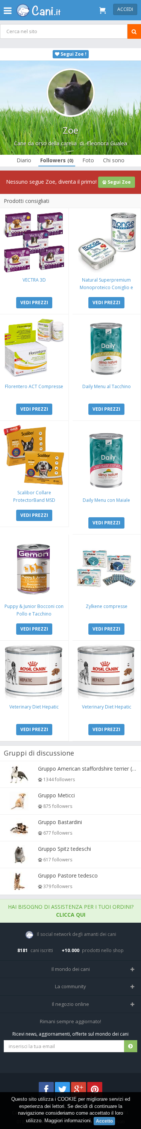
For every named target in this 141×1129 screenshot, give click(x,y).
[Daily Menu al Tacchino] (106, 348)
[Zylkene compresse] (106, 568)
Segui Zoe (118, 182)
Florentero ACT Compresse (34, 386)
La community (70, 986)
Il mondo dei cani (71, 969)
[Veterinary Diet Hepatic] (34, 671)
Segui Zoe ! (72, 54)
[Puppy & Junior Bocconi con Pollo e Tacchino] (34, 568)
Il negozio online (70, 1004)
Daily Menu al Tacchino (106, 386)
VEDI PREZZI (34, 302)
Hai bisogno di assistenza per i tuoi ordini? (70, 910)
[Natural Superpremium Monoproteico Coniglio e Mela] (106, 242)
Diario (24, 160)
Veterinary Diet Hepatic (34, 707)
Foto (88, 160)
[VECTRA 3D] (34, 242)
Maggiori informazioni (67, 1120)
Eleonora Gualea (107, 143)
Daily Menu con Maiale (106, 500)
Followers (56, 160)
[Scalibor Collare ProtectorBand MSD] (34, 455)
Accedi (125, 9)
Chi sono (113, 160)
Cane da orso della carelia (45, 143)
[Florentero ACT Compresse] (34, 348)
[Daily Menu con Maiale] (106, 459)
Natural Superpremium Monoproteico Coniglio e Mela (106, 287)
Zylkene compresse (106, 606)
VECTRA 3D (34, 280)
